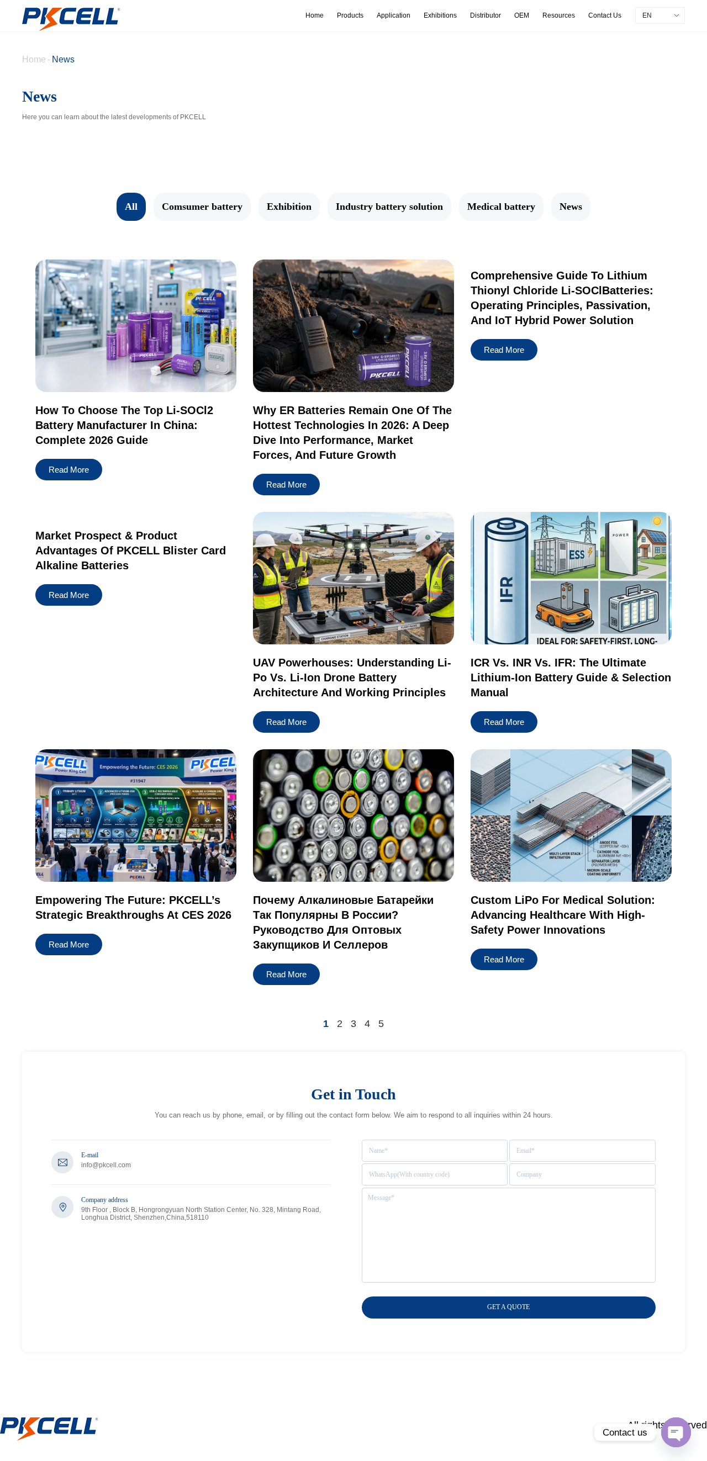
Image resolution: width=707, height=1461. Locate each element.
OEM (521, 15)
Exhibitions (440, 15)
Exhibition (289, 206)
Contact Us (604, 15)
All (131, 206)
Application (393, 15)
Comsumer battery (202, 206)
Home (314, 15)
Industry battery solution (389, 206)
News (63, 59)
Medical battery (501, 206)
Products (350, 15)
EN (647, 15)
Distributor (485, 15)
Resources (558, 15)
